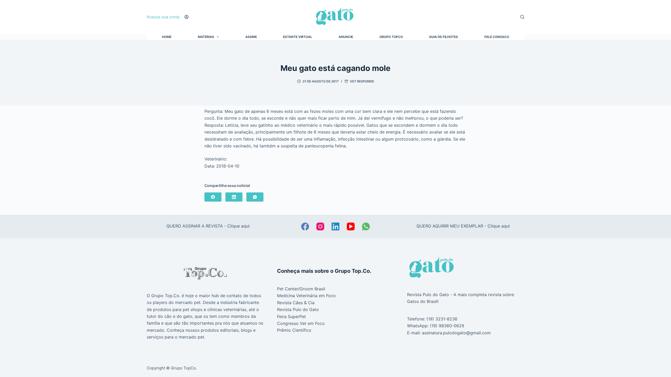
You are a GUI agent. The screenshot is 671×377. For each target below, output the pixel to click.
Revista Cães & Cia (296, 302)
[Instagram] (320, 226)
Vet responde (362, 81)
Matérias (206, 37)
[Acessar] (186, 17)
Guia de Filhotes (443, 37)
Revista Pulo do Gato (298, 309)
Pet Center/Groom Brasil (301, 288)
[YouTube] (351, 226)
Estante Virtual (297, 37)
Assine (251, 37)
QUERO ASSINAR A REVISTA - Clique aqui (208, 226)
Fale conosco (496, 37)
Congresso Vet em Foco (301, 323)
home (166, 37)
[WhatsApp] (254, 197)
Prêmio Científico (294, 330)
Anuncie (346, 37)
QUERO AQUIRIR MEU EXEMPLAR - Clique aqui (463, 226)
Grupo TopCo (391, 37)
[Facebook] (212, 197)
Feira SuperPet (291, 316)
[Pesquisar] (522, 17)
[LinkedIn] (233, 197)
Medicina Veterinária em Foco (306, 295)
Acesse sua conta (163, 16)
